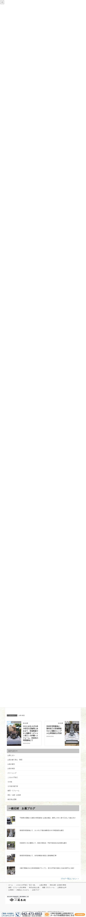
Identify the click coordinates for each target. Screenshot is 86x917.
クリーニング (13, 773)
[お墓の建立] (72, 729)
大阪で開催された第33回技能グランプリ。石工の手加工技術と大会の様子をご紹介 (47, 868)
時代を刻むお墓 (34, 887)
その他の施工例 (13, 786)
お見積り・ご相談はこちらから (18, 890)
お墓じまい (11, 755)
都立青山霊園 (12, 799)
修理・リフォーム (13, 790)
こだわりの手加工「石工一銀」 (26, 885)
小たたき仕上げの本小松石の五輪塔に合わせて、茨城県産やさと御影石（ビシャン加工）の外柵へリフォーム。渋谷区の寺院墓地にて (30, 733)
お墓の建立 (22, 715)
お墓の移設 (11, 768)
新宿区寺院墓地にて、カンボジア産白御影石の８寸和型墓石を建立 (42, 830)
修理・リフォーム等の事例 (17, 887)
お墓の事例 (43, 885)
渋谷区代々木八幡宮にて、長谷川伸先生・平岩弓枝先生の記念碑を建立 (43, 843)
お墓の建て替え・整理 (15, 760)
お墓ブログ (35, 890)
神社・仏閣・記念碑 (14, 795)
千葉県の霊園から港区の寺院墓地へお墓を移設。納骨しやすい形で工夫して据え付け (48, 818)
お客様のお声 (62, 887)
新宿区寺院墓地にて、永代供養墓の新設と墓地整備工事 (38, 855)
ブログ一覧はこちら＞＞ (70, 879)
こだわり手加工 (13, 777)
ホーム (10, 885)
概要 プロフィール (48, 887)
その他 (10, 782)
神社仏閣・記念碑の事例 (58, 885)
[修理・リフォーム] (14, 730)
